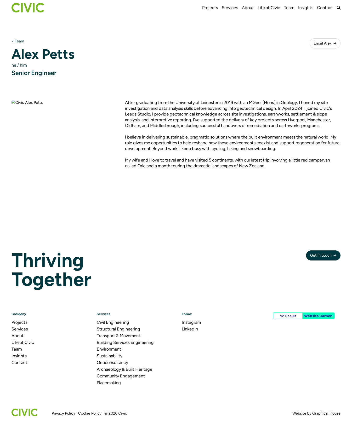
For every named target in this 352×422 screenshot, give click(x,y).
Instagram (191, 322)
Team (289, 7)
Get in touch (321, 255)
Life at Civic (269, 7)
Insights (305, 7)
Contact (325, 7)
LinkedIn (190, 329)
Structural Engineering (118, 329)
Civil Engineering (113, 322)
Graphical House (326, 413)
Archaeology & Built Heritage (124, 369)
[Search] (339, 8)
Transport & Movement (118, 335)
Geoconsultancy (112, 362)
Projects (210, 7)
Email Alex (323, 43)
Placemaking (109, 382)
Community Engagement (121, 376)
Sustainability (109, 355)
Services (230, 7)
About (248, 7)
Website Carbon (318, 316)
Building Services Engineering (125, 342)
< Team (17, 41)
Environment (109, 349)
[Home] (27, 7)
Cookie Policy (90, 413)
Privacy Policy (63, 413)
